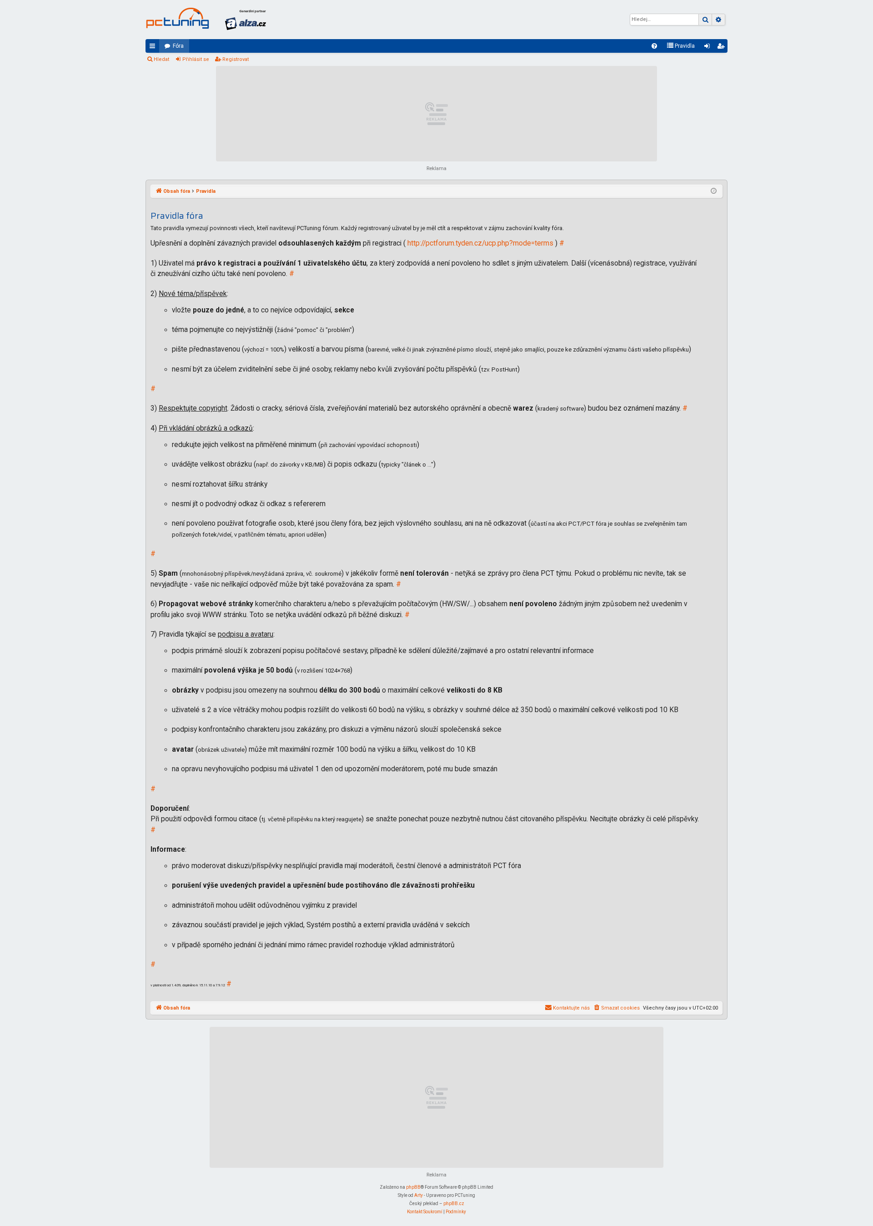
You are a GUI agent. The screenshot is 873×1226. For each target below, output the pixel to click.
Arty (418, 1195)
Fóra (178, 46)
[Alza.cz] (245, 19)
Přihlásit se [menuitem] (709, 48)
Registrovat (235, 59)
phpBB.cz (453, 1203)
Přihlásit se (195, 59)
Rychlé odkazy (154, 48)
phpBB (413, 1187)
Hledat (161, 59)
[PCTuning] (177, 18)
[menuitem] (654, 46)
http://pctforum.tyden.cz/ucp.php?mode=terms (480, 243)
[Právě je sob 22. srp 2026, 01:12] (714, 191)
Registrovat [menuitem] (722, 48)
